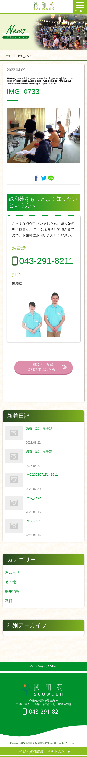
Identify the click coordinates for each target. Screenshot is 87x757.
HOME (7, 56)
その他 (10, 582)
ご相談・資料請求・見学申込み (42, 752)
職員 (8, 601)
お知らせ (12, 572)
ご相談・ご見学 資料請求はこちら (41, 367)
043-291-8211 (46, 261)
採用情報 (12, 591)
